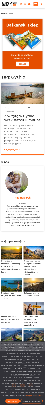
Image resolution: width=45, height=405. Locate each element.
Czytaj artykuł (11, 150)
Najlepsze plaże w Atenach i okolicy (32, 294)
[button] (36, 4)
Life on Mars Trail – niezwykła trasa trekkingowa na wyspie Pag (32, 321)
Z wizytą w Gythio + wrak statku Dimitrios (22, 118)
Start (3, 14)
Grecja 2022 (9, 111)
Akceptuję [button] (12, 401)
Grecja (7, 108)
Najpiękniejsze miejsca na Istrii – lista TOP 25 (11, 295)
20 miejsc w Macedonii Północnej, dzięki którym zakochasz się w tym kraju (10, 266)
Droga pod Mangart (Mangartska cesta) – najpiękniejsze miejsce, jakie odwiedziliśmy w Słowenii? (33, 268)
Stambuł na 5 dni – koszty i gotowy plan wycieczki (10, 319)
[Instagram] (25, 4)
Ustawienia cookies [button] (31, 401)
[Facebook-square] (21, 4)
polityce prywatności (34, 395)
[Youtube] (29, 4)
